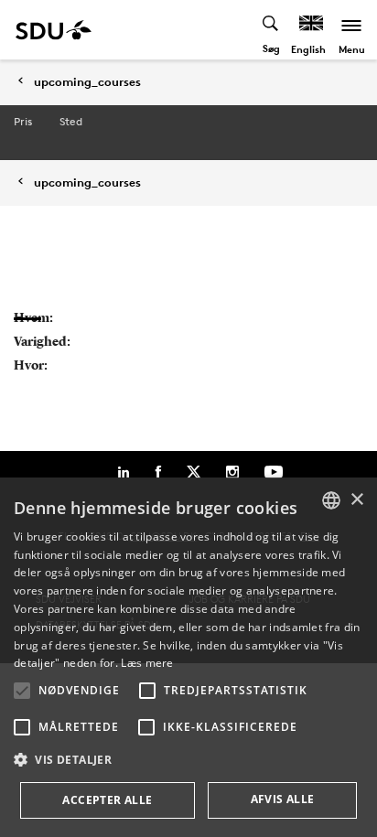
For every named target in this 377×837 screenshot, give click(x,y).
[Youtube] (273, 472)
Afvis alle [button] (283, 799)
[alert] (188, 657)
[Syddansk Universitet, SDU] (54, 29)
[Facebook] (158, 472)
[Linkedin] (123, 472)
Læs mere (147, 663)
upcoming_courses (87, 82)
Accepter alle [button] (107, 800)
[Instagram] (232, 472)
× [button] (356, 500)
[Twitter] (193, 472)
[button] (22, 690)
